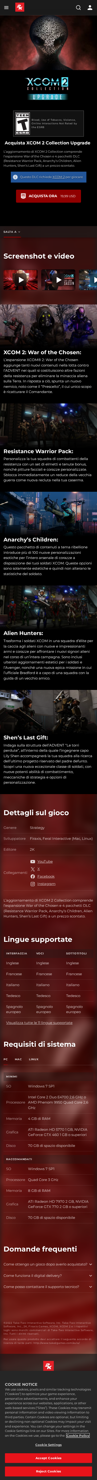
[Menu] (7, 7)
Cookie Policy (78, 1435)
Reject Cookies (48, 1471)
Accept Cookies (49, 1458)
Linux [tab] (34, 1059)
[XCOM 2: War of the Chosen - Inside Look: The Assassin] (58, 279)
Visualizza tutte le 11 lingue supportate (39, 1022)
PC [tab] (6, 1059)
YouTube (45, 861)
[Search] (78, 7)
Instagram (46, 883)
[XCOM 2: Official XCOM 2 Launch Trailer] (21, 279)
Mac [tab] (18, 1059)
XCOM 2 (59, 177)
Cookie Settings (48, 1445)
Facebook (46, 876)
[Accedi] (89, 7)
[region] (48, 1425)
